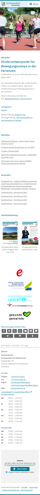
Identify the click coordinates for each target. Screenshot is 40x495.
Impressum (33, 487)
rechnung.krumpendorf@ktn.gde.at (24, 385)
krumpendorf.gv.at (18, 388)
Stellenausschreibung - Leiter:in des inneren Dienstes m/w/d (17, 142)
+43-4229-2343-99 (18, 379)
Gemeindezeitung (9, 215)
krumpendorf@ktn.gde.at (20, 382)
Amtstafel (5, 175)
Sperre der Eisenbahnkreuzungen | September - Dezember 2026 (19, 156)
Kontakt (24, 487)
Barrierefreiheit (27, 490)
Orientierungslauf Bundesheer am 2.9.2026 (17, 147)
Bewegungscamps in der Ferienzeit (18, 99)
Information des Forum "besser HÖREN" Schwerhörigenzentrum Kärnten (16, 162)
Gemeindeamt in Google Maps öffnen (16, 392)
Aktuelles (5, 135)
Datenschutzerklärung (10, 490)
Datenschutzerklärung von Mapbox (21, 465)
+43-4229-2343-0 (18, 376)
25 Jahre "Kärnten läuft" (10, 151)
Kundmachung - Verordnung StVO (14, 192)
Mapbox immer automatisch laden (21, 472)
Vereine (4, 110)
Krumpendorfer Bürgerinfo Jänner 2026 (30, 248)
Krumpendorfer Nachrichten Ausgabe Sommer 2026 (10, 249)
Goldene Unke (20, 114)
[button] (4, 331)
